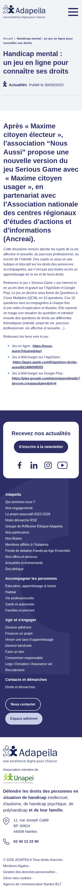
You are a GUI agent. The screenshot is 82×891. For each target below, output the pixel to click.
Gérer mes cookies (17, 878)
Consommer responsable (24, 658)
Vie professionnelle (19, 598)
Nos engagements (19, 508)
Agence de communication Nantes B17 (32, 884)
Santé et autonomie (19, 604)
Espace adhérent (23, 718)
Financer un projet (18, 633)
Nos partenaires (17, 532)
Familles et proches (19, 610)
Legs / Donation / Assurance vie (28, 664)
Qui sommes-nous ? (20, 502)
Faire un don (14, 652)
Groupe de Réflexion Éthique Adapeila (34, 526)
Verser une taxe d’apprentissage (29, 639)
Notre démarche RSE (21, 520)
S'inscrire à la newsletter (41, 447)
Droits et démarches (20, 687)
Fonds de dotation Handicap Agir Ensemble (37, 550)
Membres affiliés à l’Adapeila (26, 544)
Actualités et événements (24, 563)
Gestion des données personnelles (29, 872)
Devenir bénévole (18, 645)
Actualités (18, 85)
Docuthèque (14, 569)
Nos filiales (13, 538)
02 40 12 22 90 (26, 841)
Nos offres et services (21, 557)
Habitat (10, 592)
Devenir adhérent (18, 627)
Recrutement (14, 670)
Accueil (8, 38)
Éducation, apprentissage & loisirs (30, 586)
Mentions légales (16, 866)
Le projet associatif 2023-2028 (27, 514)
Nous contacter (23, 704)
